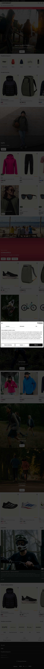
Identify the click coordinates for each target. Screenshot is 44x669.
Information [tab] (22, 326)
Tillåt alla (36, 344)
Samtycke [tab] (7, 326)
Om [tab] (36, 326)
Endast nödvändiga (8, 344)
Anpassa (21, 344)
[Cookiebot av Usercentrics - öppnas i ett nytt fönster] (38, 323)
